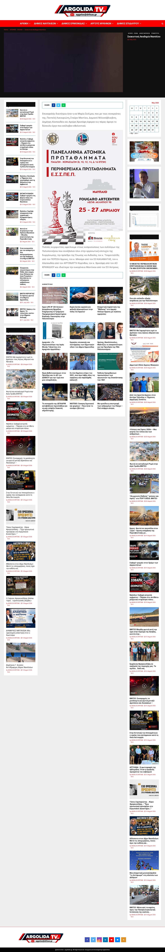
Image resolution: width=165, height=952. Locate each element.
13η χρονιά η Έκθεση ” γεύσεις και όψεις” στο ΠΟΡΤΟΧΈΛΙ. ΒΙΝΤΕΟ (144, 497)
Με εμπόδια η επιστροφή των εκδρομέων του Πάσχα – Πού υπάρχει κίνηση (109, 406)
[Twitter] (93, 939)
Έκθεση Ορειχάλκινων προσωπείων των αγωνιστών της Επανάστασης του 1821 (110, 376)
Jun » (136, 133)
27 (136, 130)
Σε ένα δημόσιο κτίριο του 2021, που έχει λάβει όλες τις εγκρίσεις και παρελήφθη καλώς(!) (82, 376)
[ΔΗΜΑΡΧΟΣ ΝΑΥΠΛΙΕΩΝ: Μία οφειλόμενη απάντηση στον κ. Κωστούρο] (20, 618)
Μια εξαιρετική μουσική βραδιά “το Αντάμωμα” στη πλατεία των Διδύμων (144, 875)
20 (136, 126)
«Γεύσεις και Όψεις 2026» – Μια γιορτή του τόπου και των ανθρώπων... (143, 431)
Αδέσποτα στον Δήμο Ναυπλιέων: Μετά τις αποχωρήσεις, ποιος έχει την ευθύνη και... (20, 566)
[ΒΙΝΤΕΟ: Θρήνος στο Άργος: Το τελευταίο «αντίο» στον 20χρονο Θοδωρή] (12, 312)
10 (153, 117)
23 (149, 126)
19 (132, 126)
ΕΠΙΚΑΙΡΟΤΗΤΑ (155, 33)
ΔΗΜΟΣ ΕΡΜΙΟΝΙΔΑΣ (109, 1)
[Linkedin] (105, 939)
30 (149, 130)
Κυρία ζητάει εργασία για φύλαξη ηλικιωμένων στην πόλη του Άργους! (81, 309)
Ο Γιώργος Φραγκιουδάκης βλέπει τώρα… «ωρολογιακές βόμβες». (20, 599)
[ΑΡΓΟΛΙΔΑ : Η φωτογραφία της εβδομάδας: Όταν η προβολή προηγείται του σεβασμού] (144, 754)
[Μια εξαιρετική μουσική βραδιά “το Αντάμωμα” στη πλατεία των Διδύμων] (144, 860)
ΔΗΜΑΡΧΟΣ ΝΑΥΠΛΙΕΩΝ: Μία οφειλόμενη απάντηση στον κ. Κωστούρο (18, 633)
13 (136, 121)
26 (132, 130)
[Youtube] (111, 939)
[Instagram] (99, 939)
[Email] (117, 939)
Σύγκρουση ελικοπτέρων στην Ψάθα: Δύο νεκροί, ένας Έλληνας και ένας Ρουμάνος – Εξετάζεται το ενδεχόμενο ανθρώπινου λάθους (27, 276)
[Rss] (123, 939)
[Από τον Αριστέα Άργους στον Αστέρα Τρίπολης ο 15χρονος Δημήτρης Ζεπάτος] (144, 382)
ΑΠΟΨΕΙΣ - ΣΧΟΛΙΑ (133, 33)
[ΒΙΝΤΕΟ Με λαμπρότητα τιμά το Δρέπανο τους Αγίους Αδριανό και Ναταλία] (20, 344)
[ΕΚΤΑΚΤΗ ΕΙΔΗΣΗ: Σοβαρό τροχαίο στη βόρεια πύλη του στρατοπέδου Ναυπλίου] (12, 197)
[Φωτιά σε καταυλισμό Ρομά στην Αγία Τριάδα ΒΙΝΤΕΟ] (12, 113)
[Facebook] (87, 939)
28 (140, 130)
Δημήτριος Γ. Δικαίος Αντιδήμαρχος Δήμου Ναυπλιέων (19, 666)
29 (145, 130)
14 (140, 121)
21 (140, 126)
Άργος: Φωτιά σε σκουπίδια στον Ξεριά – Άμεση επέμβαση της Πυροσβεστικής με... (144, 530)
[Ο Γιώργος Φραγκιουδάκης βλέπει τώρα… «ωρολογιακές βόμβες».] (20, 585)
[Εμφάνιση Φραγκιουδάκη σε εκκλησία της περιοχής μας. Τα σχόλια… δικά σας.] (144, 651)
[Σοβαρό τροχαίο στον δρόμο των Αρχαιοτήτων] (12, 129)
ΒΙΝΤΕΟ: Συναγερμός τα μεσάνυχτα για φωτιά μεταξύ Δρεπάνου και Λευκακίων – (20, 460)
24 (153, 126)
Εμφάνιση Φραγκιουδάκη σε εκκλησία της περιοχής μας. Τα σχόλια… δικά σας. (143, 666)
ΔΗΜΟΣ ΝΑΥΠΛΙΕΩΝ (95, 1)
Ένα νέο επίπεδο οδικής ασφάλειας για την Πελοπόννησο (144, 299)
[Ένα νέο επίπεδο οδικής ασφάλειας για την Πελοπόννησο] (144, 285)
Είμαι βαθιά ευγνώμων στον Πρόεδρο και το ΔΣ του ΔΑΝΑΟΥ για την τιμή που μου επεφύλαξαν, (54, 376)
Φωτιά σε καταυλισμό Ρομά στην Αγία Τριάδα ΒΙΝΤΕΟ (19, 392)
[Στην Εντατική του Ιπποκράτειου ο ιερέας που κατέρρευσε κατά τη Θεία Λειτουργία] (12, 162)
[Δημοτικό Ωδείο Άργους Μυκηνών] (144, 352)
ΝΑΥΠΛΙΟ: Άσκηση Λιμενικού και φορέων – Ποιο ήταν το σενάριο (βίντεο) (82, 406)
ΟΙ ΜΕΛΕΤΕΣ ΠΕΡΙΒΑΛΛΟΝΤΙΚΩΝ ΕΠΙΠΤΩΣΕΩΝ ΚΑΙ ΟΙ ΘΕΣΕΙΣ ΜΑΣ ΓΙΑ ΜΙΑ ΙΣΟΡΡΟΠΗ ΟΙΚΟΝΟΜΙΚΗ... (144, 266)
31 (153, 130)
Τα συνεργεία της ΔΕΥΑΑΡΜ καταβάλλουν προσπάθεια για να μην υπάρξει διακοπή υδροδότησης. (54, 407)
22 (145, 126)
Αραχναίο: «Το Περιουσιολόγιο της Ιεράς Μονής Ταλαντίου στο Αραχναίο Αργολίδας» (53, 345)
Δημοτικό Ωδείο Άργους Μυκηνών (144, 365)
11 (157, 117)
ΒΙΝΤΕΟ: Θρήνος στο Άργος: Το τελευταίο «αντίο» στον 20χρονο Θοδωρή (27, 313)
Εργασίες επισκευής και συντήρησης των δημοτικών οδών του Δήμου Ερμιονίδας (82, 344)
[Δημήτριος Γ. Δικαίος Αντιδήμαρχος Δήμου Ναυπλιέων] (20, 652)
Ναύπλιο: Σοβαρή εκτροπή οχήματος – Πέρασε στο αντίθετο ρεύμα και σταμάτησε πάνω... (20, 426)
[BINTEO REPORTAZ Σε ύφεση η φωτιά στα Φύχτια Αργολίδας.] (12, 297)
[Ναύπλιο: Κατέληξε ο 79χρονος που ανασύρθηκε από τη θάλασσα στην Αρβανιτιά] (12, 179)
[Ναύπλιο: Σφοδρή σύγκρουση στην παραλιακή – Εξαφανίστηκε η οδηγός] (12, 214)
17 (153, 121)
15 (145, 121)
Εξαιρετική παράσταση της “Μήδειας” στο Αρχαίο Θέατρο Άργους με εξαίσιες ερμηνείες (109, 310)
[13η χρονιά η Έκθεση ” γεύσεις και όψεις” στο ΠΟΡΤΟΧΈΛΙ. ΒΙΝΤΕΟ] (144, 483)
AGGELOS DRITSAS (14, 364)
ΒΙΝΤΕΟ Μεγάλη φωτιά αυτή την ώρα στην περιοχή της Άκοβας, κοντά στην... (143, 631)
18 (157, 121)
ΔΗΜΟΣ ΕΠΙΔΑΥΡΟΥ (138, 1)
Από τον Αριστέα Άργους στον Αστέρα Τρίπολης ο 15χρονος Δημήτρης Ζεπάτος (143, 397)
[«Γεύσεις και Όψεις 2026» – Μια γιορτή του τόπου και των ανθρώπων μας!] (144, 417)
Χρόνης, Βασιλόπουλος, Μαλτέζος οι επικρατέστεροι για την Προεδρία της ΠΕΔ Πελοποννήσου (109, 345)
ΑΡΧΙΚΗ (84, 1)
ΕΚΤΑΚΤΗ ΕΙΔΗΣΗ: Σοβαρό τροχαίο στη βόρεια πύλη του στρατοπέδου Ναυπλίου (27, 198)
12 (132, 121)
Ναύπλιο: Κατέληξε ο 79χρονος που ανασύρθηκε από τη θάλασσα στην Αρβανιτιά (27, 180)
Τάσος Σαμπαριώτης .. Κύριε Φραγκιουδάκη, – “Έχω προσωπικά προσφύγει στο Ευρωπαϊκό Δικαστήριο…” (20, 530)
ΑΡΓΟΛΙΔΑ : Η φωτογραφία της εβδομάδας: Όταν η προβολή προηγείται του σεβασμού (143, 769)
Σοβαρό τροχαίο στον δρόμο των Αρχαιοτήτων (26, 128)
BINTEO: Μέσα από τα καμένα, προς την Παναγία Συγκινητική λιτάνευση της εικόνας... (142, 909)
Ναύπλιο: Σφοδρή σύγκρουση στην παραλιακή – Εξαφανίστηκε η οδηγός (26, 215)
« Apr (131, 133)
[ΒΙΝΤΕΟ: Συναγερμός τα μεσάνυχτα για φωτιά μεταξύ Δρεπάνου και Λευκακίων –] (20, 445)
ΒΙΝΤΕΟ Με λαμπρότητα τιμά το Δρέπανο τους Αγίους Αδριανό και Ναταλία (20, 359)
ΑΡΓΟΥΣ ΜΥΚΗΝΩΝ (124, 1)
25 (157, 126)
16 (149, 121)
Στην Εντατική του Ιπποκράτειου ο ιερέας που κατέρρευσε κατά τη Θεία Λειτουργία (27, 163)
